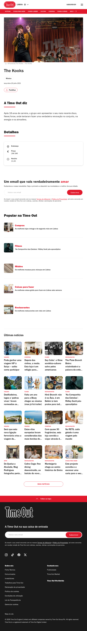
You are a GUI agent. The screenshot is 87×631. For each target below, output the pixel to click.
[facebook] (19, 554)
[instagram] (6, 554)
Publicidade (51, 570)
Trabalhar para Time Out (14, 583)
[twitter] (25, 554)
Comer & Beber (33, 11)
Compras (52, 11)
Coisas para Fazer (19, 11)
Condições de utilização (14, 596)
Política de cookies (12, 592)
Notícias (8, 11)
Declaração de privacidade (15, 587)
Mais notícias (43, 484)
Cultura (43, 11)
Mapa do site (9, 614)
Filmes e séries (62, 11)
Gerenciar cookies (11, 605)
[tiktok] (12, 554)
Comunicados (10, 574)
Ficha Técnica (10, 570)
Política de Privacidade (59, 199)
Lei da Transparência (13, 600)
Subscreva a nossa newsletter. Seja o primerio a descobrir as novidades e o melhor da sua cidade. (41, 186)
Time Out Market (53, 574)
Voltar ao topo (45, 499)
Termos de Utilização (43, 199)
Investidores (9, 579)
